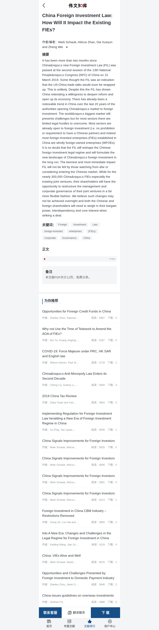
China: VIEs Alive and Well (61, 555)
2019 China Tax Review (59, 396)
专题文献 (69, 626)
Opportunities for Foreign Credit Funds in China (76, 311)
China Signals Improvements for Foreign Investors (78, 441)
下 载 (105, 613)
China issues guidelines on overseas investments (78, 595)
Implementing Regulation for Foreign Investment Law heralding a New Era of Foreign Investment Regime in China (77, 418)
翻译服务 (79, 612)
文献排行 (89, 626)
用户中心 (110, 626)
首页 (49, 626)
